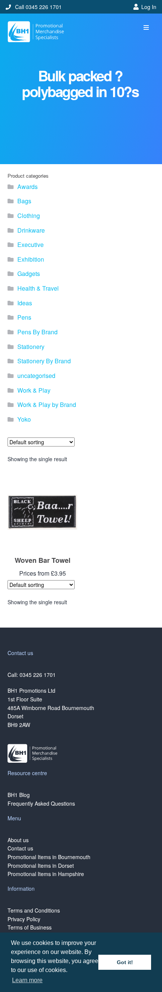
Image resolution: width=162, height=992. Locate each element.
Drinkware (31, 230)
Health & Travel (38, 288)
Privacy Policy (24, 919)
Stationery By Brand (44, 361)
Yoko (24, 419)
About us (18, 840)
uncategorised (36, 375)
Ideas (24, 303)
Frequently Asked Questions (41, 803)
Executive (30, 244)
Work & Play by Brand (46, 404)
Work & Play (33, 390)
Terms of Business (30, 927)
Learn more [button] (27, 980)
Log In (148, 7)
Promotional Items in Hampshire (46, 874)
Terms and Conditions (34, 910)
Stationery (30, 346)
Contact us (20, 848)
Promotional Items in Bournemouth (49, 857)
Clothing (28, 215)
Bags (24, 201)
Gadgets (28, 273)
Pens (24, 317)
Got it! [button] (125, 962)
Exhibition (30, 259)
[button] (146, 27)
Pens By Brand (37, 332)
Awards (27, 186)
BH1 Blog (19, 794)
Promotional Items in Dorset (41, 865)
